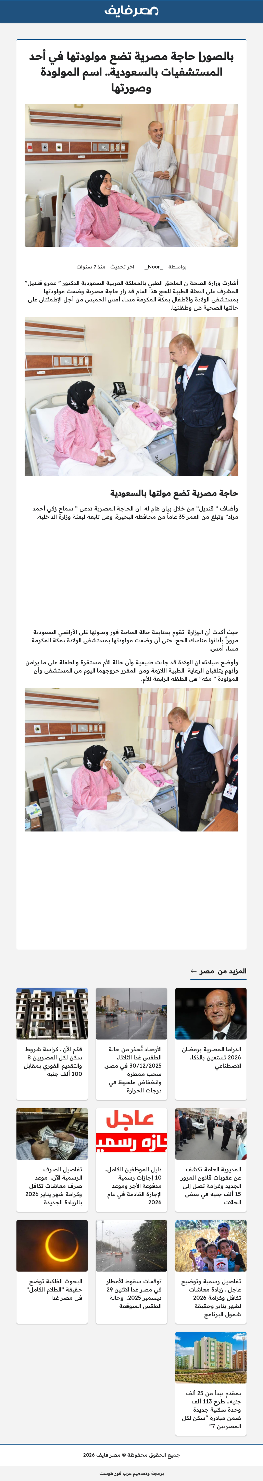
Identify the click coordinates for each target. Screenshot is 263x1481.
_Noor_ (154, 267)
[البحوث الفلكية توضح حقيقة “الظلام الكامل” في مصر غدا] (52, 1272)
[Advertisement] (131, 574)
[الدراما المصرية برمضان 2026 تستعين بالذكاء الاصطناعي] (211, 1044)
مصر (207, 971)
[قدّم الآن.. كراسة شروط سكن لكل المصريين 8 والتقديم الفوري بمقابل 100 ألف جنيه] (52, 1044)
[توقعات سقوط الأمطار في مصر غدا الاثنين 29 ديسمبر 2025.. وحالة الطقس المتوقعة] (131, 1272)
